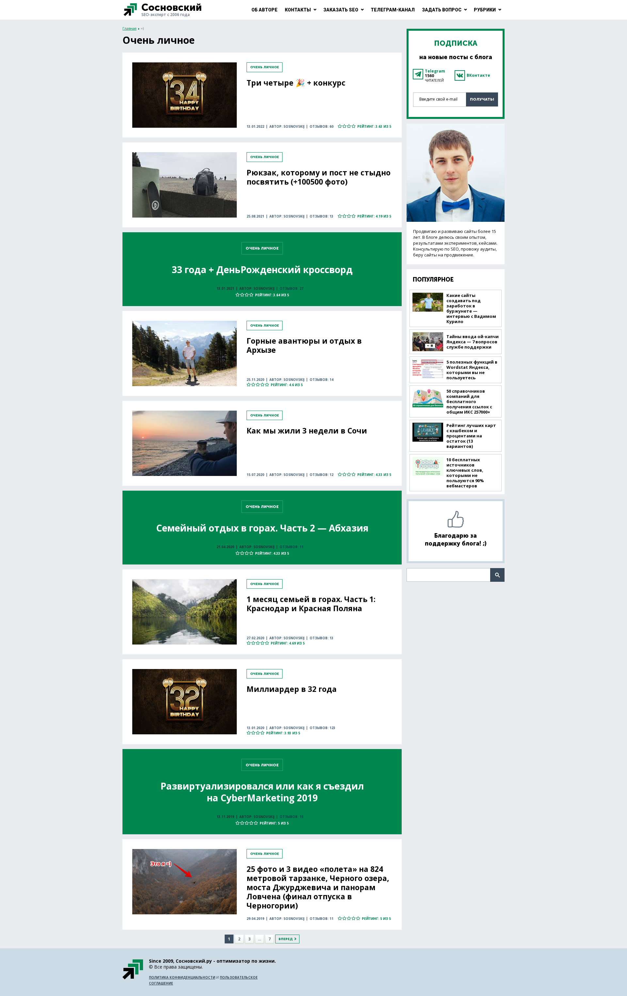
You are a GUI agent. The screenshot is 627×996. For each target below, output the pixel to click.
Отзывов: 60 (321, 126)
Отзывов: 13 (321, 216)
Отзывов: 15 (291, 816)
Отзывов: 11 (291, 547)
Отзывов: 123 (322, 728)
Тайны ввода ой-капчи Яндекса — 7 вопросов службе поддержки (472, 342)
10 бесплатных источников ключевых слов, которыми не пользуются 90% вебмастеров (465, 473)
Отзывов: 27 (291, 288)
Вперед (286, 939)
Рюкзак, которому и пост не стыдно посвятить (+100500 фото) (319, 177)
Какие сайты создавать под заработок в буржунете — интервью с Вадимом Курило (471, 308)
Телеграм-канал (393, 9)
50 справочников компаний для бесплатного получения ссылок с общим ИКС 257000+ (469, 401)
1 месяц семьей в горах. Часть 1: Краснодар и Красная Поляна (311, 603)
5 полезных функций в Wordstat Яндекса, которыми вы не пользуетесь (471, 370)
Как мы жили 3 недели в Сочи (307, 430)
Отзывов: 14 (321, 379)
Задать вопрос (441, 9)
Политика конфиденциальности (182, 977)
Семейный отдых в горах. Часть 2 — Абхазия (262, 528)
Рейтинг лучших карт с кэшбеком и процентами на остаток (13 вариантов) (471, 435)
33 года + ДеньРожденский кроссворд (262, 269)
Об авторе (264, 9)
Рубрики (485, 9)
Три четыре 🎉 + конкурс (296, 82)
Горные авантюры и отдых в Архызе (304, 345)
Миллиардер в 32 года (292, 689)
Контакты (298, 9)
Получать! (482, 99)
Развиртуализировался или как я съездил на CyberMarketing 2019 (262, 792)
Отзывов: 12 (321, 474)
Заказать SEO (340, 9)
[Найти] (497, 575)
